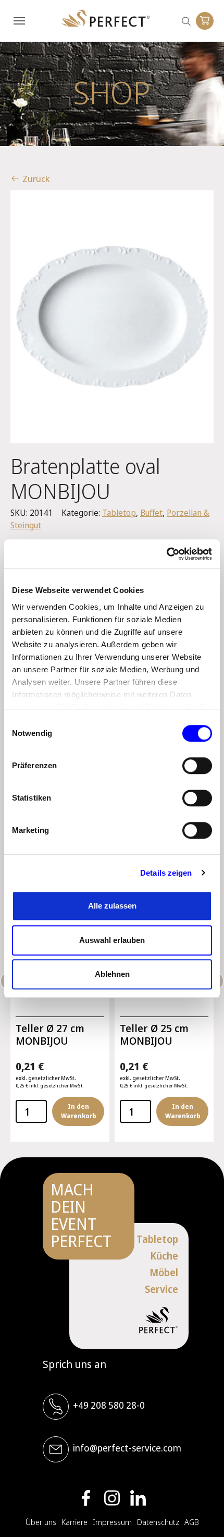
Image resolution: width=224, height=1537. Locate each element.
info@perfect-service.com (127, 1448)
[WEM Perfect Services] (105, 18)
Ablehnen (112, 974)
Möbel (164, 1272)
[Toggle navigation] (19, 21)
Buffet (151, 512)
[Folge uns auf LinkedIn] (138, 1498)
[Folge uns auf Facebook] (86, 1498)
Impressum (112, 1522)
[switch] (197, 765)
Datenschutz (158, 1522)
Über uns (41, 1522)
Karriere (74, 1522)
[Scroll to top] (201, 1513)
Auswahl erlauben (112, 940)
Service (161, 1289)
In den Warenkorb (78, 1111)
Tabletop (119, 512)
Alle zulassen (112, 905)
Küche (164, 1256)
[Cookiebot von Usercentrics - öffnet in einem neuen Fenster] (166, 554)
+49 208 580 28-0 (109, 1405)
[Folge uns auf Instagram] (112, 1498)
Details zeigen (166, 872)
